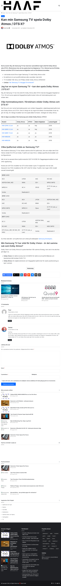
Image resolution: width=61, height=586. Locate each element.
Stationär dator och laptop (8, 514)
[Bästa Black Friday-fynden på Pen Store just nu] (5, 410)
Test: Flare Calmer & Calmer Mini (18, 472)
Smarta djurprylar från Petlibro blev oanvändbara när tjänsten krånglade (30, 566)
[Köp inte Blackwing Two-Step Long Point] (5, 423)
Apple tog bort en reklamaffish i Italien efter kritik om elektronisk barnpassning (30, 555)
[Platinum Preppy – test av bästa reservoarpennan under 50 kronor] (5, 488)
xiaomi (57, 548)
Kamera (4, 507)
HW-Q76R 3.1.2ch (7, 125)
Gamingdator (5, 517)
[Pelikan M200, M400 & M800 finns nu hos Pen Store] (5, 396)
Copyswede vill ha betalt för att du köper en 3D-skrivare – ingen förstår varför (30, 561)
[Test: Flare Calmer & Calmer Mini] (5, 474)
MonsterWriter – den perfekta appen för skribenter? (23, 492)
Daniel (10, 327)
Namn (3, 368)
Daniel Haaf (6, 28)
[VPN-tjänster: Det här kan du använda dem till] (30, 290)
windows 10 (54, 546)
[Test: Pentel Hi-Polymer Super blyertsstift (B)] (5, 416)
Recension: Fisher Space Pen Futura (19, 434)
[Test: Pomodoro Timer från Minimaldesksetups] (5, 481)
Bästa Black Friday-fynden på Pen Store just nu (22, 407)
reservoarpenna (46, 543)
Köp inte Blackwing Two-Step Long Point (20, 421)
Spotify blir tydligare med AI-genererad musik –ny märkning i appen (29, 550)
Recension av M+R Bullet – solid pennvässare (21, 401)
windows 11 (45, 548)
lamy (44, 538)
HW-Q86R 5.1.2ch (7, 129)
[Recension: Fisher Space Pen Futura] (5, 437)
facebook (56, 533)
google (49, 536)
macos (53, 538)
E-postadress (4, 374)
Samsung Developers (45, 239)
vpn (49, 546)
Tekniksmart (24, 529)
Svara (10, 320)
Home (3, 12)
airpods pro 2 (45, 533)
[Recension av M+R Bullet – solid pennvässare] (5, 403)
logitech (48, 538)
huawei (53, 536)
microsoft (44, 541)
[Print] (39, 274)
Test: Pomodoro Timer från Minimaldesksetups (22, 479)
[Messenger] (32, 274)
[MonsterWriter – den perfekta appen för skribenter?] (5, 494)
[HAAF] (22, 5)
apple (51, 533)
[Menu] (2, 6)
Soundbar (4, 509)
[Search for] (59, 6)
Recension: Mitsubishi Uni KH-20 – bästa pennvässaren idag (25, 428)
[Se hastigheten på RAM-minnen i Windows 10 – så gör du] (10, 289)
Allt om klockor (45, 558)
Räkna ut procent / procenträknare (50, 557)
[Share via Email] (35, 274)
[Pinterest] (25, 274)
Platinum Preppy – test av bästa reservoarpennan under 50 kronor (27, 485)
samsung (30, 268)
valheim (44, 546)
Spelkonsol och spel (7, 504)
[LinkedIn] (21, 274)
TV (3, 519)
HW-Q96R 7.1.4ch (7, 133)
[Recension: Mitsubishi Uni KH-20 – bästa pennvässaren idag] (5, 430)
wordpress (52, 548)
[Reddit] (28, 274)
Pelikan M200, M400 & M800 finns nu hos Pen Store (23, 394)
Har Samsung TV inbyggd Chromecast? (21, 82)
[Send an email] (9, 28)
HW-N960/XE (6, 136)
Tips (7, 12)
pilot (49, 541)
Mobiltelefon (5, 512)
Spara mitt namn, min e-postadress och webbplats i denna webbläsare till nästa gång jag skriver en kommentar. (28, 380)
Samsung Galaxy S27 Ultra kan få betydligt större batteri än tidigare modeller (30, 575)
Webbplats (34, 374)
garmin (44, 536)
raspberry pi (54, 541)
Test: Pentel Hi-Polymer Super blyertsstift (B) (21, 414)
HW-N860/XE (6, 140)
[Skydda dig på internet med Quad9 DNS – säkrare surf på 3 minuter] (51, 290)
